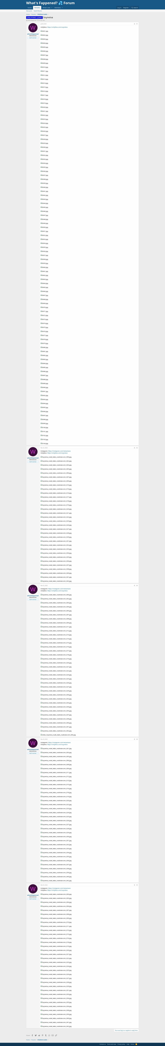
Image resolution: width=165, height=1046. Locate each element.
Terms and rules (111, 1044)
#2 (137, 448)
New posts (29, 11)
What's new (46, 8)
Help (128, 1044)
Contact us (103, 1044)
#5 (137, 885)
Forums (37, 8)
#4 (137, 739)
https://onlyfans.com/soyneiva (57, 27)
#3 (137, 585)
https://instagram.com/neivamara (59, 451)
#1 (137, 24)
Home (30, 8)
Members (58, 8)
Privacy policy (121, 1044)
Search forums (38, 11)
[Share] (134, 24)
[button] (51, 7)
